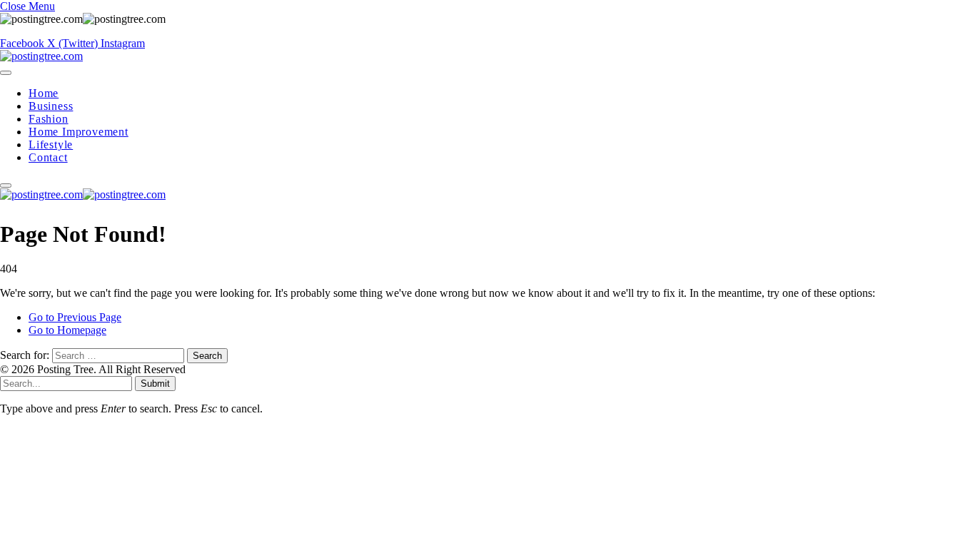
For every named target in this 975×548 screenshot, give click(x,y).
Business (51, 106)
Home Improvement (78, 132)
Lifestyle (51, 144)
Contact (48, 157)
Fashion (49, 119)
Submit (155, 383)
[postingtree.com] (41, 56)
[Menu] (5, 73)
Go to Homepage (67, 330)
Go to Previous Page (75, 317)
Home (44, 93)
